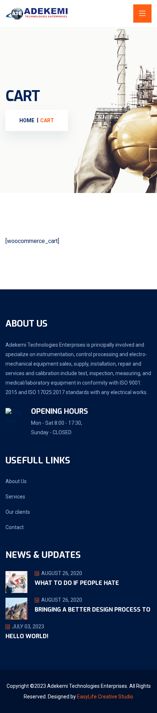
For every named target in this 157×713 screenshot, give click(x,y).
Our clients (17, 512)
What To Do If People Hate (77, 583)
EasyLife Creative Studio (105, 696)
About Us (16, 481)
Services (15, 497)
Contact (14, 527)
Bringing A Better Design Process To (92, 609)
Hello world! (27, 636)
